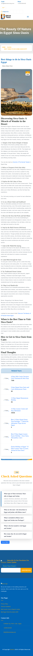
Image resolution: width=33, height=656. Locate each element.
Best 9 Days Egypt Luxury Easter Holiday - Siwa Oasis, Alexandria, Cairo (20, 436)
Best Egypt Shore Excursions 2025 (9, 612)
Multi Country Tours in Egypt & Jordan (10, 609)
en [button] (3, 7)
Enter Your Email (9, 566)
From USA (6, 11)
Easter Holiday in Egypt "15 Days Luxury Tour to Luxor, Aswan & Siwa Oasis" (20, 448)
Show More (5, 542)
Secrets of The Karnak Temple (21, 162)
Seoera (12, 649)
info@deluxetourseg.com (9, 632)
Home (3, 47)
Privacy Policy (4, 603)
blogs (9, 47)
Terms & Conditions (6, 606)
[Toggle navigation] (28, 17)
